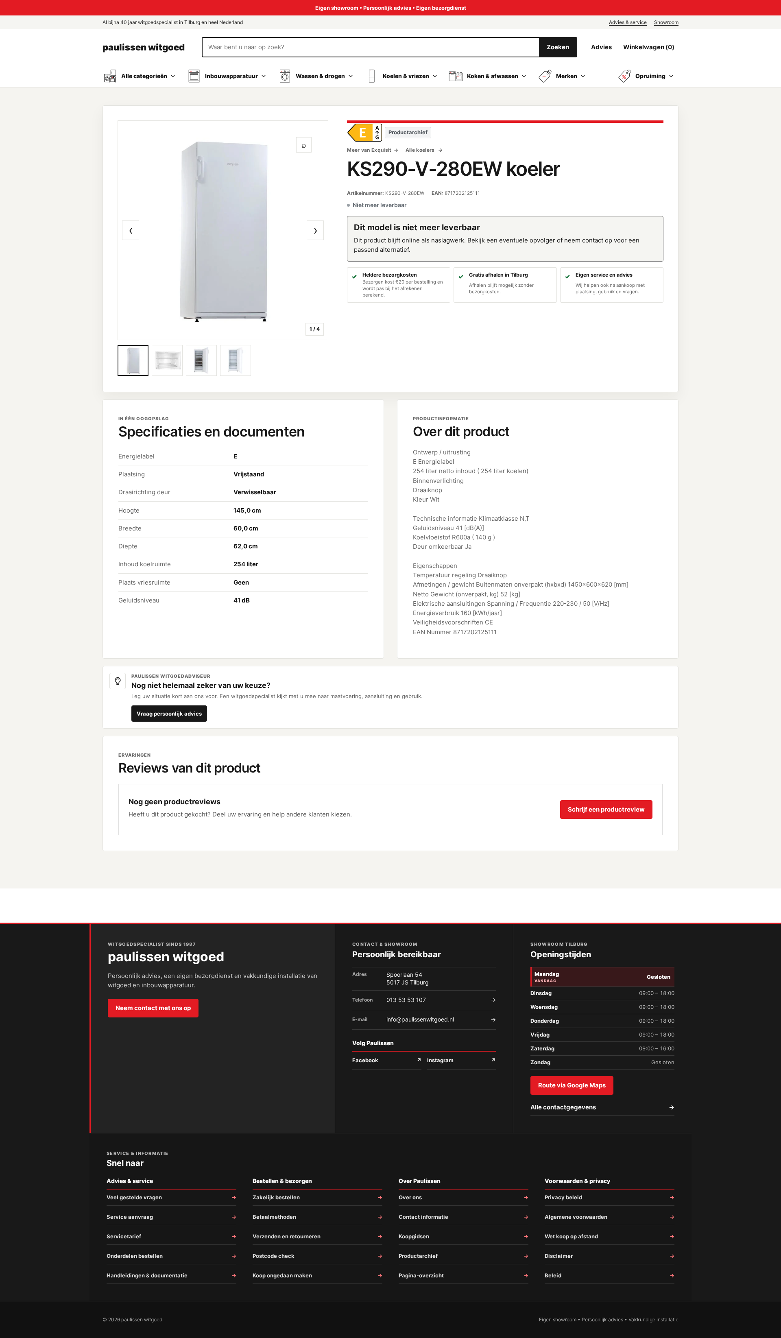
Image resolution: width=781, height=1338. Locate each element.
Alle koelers (421, 150)
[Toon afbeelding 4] (235, 360)
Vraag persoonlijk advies (169, 713)
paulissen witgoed (144, 47)
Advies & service (628, 22)
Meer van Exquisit (369, 150)
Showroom (666, 22)
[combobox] (371, 47)
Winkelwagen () (648, 47)
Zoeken (558, 47)
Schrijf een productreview (606, 809)
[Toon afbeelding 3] (201, 360)
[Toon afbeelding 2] (167, 360)
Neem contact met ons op (153, 1008)
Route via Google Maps (572, 1085)
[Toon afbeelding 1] (133, 360)
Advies (601, 47)
